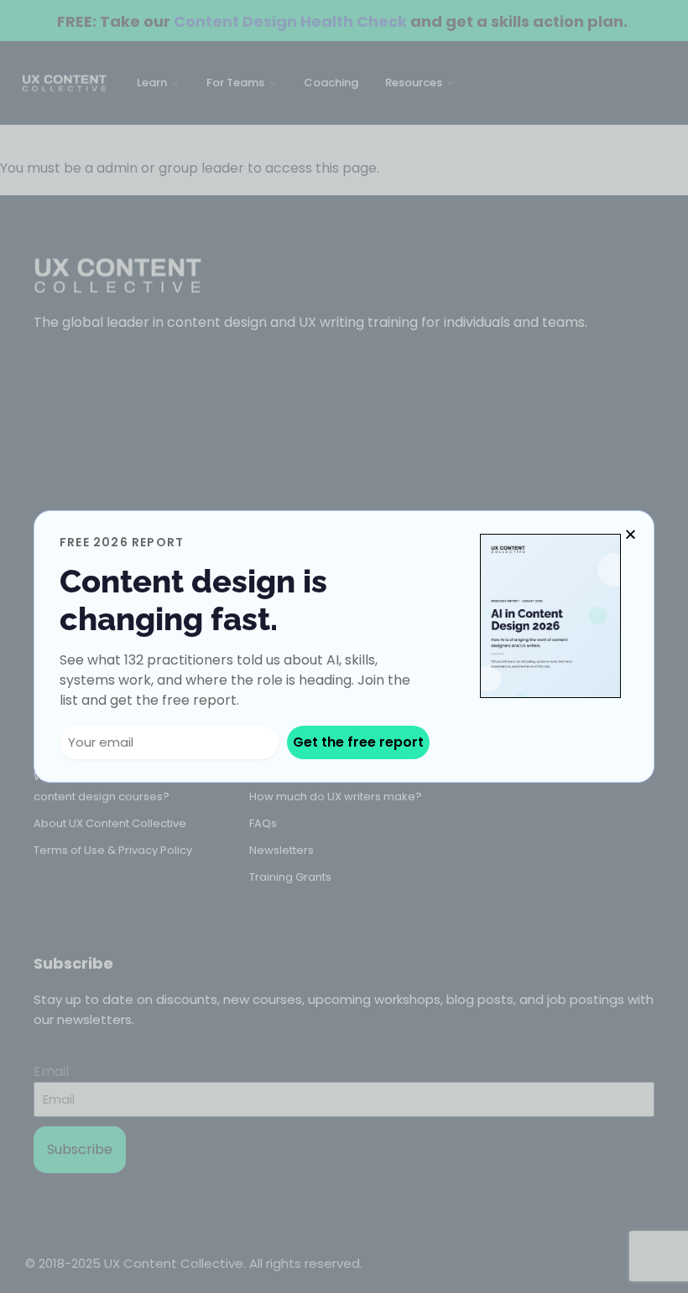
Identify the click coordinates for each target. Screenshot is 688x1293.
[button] (630, 534)
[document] (344, 646)
